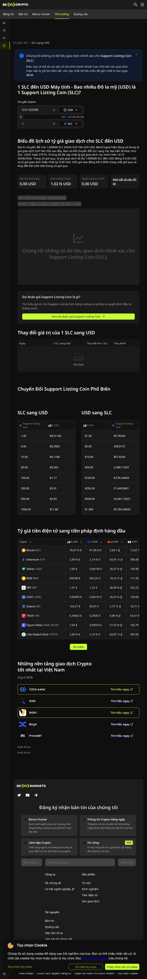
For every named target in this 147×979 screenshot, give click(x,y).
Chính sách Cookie (95, 958)
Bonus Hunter (41, 14)
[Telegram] (36, 795)
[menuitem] (5, 23)
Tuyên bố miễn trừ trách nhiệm (94, 973)
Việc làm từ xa (54, 933)
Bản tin (23, 14)
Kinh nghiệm (90, 889)
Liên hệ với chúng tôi (58, 939)
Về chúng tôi (53, 883)
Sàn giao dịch (90, 901)
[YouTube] (27, 795)
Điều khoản (26, 973)
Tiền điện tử (89, 895)
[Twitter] (19, 795)
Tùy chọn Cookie (127, 973)
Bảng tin (8, 14)
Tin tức (86, 883)
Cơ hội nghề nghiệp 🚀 (60, 889)
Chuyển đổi (20, 42)
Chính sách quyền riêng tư (54, 973)
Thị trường (62, 14)
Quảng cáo (80, 14)
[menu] (5, 34)
